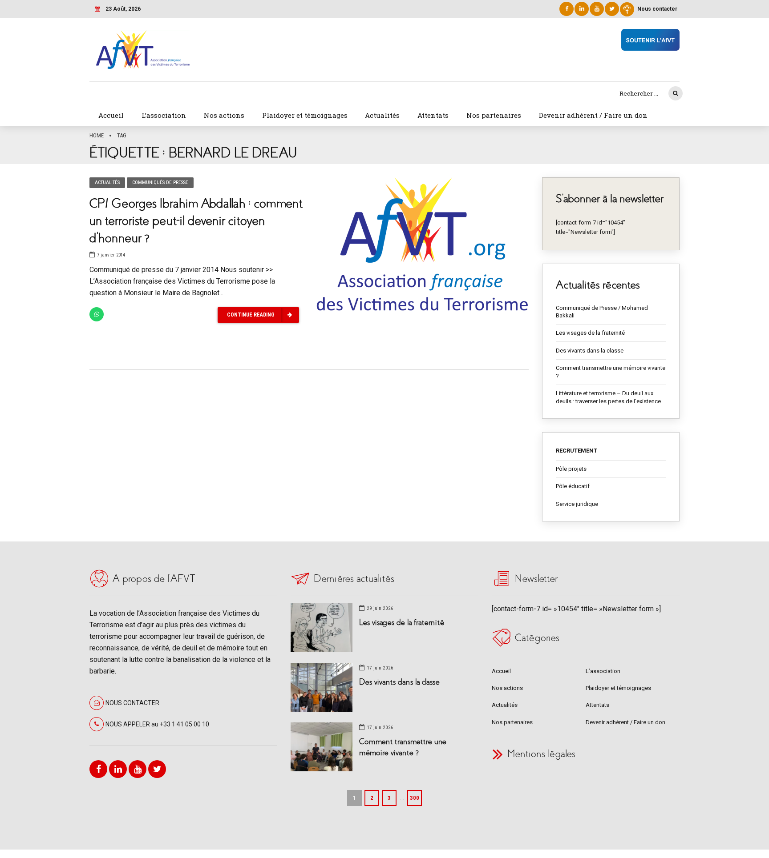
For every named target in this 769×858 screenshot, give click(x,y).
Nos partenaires (493, 115)
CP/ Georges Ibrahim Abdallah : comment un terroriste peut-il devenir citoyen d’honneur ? (195, 220)
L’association (164, 115)
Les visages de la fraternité (590, 332)
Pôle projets (571, 468)
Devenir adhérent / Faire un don (593, 115)
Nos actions (224, 115)
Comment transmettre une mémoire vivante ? (610, 372)
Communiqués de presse (160, 182)
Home (96, 135)
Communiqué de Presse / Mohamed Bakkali (602, 312)
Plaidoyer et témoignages (305, 115)
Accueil (111, 115)
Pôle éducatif (573, 486)
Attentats (433, 115)
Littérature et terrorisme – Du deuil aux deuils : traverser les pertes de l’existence (608, 397)
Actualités (382, 115)
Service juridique (577, 504)
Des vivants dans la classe (589, 350)
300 (414, 797)
